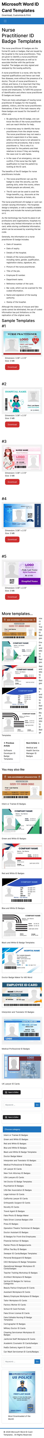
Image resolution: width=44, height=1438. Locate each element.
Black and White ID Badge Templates (18, 942)
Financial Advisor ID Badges (16, 1241)
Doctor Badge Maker (13, 1156)
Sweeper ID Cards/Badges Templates (20, 1253)
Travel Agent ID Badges (14, 1211)
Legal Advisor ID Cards (14, 1194)
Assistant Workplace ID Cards (17, 1292)
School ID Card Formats (14, 1309)
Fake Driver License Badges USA (18, 1219)
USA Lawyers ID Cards (14, 1177)
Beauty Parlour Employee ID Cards (19, 1288)
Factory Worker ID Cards (15, 1305)
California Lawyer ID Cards (16, 1198)
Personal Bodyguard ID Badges (17, 1258)
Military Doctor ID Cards (14, 1328)
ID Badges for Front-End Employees (20, 1236)
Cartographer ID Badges (14, 1324)
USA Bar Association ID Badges (18, 1190)
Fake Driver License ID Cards (17, 1313)
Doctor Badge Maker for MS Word (17, 977)
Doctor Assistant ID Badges (16, 1232)
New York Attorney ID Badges (17, 1173)
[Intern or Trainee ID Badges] (19, 628)
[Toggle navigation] (5, 21)
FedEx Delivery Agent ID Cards (17, 1347)
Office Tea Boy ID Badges (15, 1249)
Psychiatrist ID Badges (14, 1186)
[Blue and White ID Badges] (19, 698)
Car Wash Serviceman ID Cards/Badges (21, 1351)
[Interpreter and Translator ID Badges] (22, 995)
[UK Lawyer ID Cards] (22, 1066)
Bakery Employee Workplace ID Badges (21, 1296)
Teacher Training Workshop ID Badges (21, 1273)
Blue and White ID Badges (13, 908)
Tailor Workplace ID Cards (15, 1300)
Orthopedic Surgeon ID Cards (17, 1203)
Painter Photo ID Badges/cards (17, 1245)
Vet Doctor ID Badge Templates (18, 1181)
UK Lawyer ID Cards (11, 1084)
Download (12, 367)
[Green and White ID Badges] (19, 652)
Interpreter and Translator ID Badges (18, 1012)
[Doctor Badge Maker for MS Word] (22, 960)
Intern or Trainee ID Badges (14, 804)
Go (37, 1105)
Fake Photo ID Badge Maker (16, 1215)
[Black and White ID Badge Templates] (19, 722)
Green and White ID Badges (14, 838)
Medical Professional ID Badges (16, 1049)
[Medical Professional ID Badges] (22, 1030)
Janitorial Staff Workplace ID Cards (19, 1339)
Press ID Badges (11, 1224)
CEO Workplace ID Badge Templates (20, 1262)
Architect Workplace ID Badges (17, 1277)
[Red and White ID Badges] (19, 676)
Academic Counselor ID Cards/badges (21, 1343)
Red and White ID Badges (40, 674)
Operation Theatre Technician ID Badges (22, 1228)
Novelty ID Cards (11, 1207)
